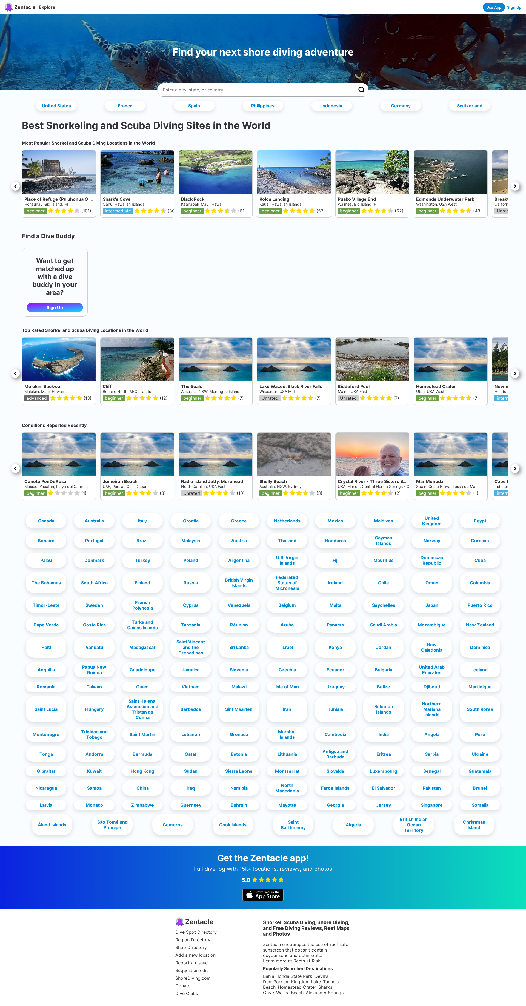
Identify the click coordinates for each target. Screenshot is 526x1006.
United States (56, 105)
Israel (287, 647)
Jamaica (190, 669)
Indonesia (331, 105)
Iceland (480, 669)
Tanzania (190, 625)
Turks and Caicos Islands (142, 624)
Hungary (94, 709)
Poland (191, 560)
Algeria (353, 824)
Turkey (142, 560)
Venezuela (239, 605)
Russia (191, 582)
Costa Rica (94, 625)
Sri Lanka (239, 647)
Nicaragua (46, 788)
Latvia (46, 805)
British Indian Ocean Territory (414, 825)
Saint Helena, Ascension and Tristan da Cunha (142, 709)
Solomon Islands (383, 709)
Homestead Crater (297, 987)
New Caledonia (431, 647)
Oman (431, 582)
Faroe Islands (335, 788)
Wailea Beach (290, 992)
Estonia (239, 754)
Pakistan (432, 788)
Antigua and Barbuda (335, 754)
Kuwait (94, 771)
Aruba (287, 625)
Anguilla (46, 669)
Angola (431, 734)
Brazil (142, 540)
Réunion (239, 625)
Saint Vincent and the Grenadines (190, 647)
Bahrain (239, 805)
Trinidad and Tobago (94, 734)
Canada (46, 521)
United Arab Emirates (432, 669)
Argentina (239, 560)
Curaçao (480, 540)
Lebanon (190, 734)
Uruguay (335, 686)
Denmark (94, 560)
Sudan (191, 771)
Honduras (335, 540)
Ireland (335, 582)
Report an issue (191, 962)
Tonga (46, 754)
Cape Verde (46, 625)
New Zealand (480, 625)
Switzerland (469, 105)
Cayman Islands (383, 540)
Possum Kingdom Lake (297, 981)
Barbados (191, 709)
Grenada (239, 734)
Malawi (239, 686)
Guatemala (479, 771)
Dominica (480, 647)
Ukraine (480, 754)
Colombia (480, 582)
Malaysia (190, 540)
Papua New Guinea (94, 669)
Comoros (173, 824)
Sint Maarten (239, 709)
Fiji (335, 560)
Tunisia (335, 709)
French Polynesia (142, 605)
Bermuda (142, 754)
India (384, 734)
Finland (142, 582)
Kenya (335, 647)
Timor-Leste (46, 605)
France (125, 105)
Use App (494, 7)
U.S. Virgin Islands (287, 560)
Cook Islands (233, 824)
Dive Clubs (186, 993)
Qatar (191, 754)
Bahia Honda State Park (287, 976)
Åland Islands (52, 824)
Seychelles (383, 605)
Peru (480, 734)
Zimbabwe (142, 805)
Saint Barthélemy (293, 824)
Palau (46, 560)
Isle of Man (287, 686)
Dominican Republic (432, 560)
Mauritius (383, 560)
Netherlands (287, 521)
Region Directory (192, 939)
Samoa (94, 788)
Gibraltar (46, 771)
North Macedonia (287, 788)
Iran (287, 709)
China (142, 788)
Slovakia (335, 771)
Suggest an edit (191, 970)
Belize (383, 686)
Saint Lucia (46, 709)
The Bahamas (46, 582)
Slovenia (239, 669)
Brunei (480, 788)
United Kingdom (432, 520)
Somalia (480, 805)
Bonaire (46, 540)
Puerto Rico (480, 605)
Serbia (432, 754)
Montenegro (46, 734)
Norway (432, 540)
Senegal (432, 771)
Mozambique (432, 625)
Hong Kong (142, 771)
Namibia (239, 788)
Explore (47, 7)
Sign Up (514, 7)
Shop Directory (191, 947)
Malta (335, 605)
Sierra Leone (239, 771)
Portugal (94, 540)
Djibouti (432, 686)
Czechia (287, 669)
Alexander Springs (325, 992)
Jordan (383, 647)
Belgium (287, 605)
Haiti (46, 647)
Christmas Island (474, 824)
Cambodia (335, 734)
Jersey (383, 805)
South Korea (480, 709)
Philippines (263, 105)
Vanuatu (94, 647)
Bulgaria (383, 669)
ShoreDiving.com (193, 978)
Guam (142, 686)
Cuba (480, 560)
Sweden (94, 605)
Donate (182, 985)
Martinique (480, 686)
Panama (335, 625)
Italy (142, 521)
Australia (94, 521)
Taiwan (94, 686)
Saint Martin (142, 734)
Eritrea (383, 754)
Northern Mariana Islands (432, 709)
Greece (239, 521)
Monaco (94, 805)
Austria (239, 540)
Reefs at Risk (306, 961)
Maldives (383, 521)
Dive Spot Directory (196, 932)
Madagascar (142, 647)
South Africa (94, 582)
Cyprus (191, 605)
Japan (431, 605)
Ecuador (335, 669)
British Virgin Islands (239, 582)
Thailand (287, 540)
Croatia (191, 521)
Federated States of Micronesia (287, 582)
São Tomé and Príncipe (112, 824)
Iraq (191, 788)
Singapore (432, 805)
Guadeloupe (143, 669)
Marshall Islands (287, 734)
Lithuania (287, 754)
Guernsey (190, 805)
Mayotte (287, 805)
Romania (46, 686)
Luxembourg (383, 771)
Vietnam (191, 686)
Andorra (94, 754)
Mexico (335, 521)
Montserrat (287, 771)
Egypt (480, 521)
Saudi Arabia (383, 625)
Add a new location (195, 955)
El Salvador (383, 788)
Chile (383, 582)
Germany (401, 105)
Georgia (335, 805)
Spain (194, 105)
